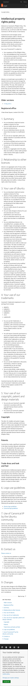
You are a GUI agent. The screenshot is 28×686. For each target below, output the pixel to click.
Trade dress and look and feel (12, 627)
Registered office (8, 605)
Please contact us (6, 553)
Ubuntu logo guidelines (10, 506)
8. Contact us (6, 636)
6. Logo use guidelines (8, 629)
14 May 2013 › (8, 103)
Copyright (6, 622)
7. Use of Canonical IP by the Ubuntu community (10, 633)
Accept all (6, 681)
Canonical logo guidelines (11, 508)
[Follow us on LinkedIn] (10, 647)
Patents (6, 624)
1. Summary (5, 607)
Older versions (8, 602)
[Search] (21, 2)
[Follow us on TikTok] (18, 647)
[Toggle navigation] (26, 6)
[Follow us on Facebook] (6, 647)
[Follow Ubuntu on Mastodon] (2, 647)
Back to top (21, 596)
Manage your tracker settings (11, 677)
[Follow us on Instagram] (14, 647)
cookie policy (6, 674)
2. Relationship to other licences (11, 610)
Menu (25, 2)
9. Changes (5, 639)
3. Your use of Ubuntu (8, 612)
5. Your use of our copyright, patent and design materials (13, 618)
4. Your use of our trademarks (10, 615)
